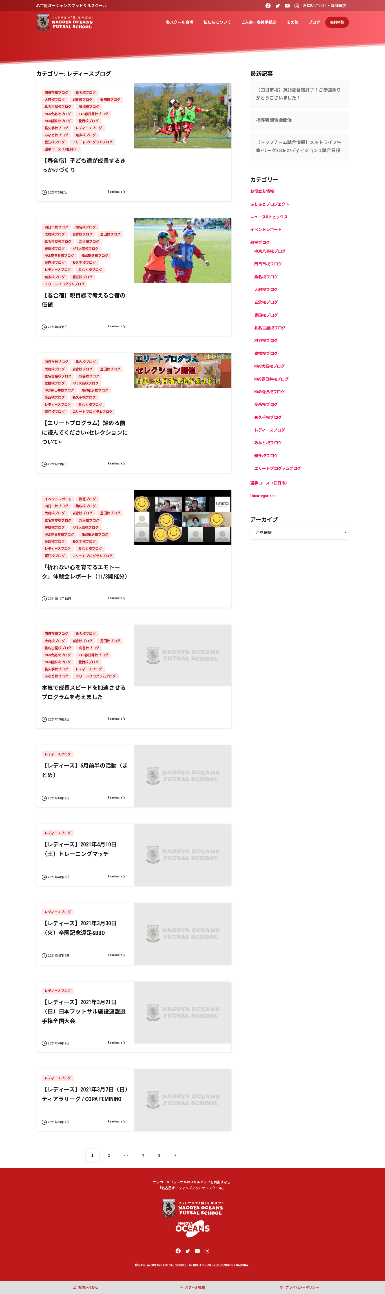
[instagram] (297, 5)
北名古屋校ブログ (270, 328)
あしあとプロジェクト (269, 204)
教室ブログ (260, 242)
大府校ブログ (266, 289)
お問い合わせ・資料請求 (324, 5)
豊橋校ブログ (266, 353)
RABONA (242, 1265)
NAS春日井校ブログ (271, 379)
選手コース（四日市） (269, 483)
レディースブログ (269, 430)
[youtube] (287, 5)
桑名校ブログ (266, 277)
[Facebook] (268, 5)
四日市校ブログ (268, 264)
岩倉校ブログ (266, 302)
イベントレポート (266, 230)
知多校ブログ (266, 455)
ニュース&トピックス (269, 217)
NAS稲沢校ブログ (269, 392)
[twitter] (277, 5)
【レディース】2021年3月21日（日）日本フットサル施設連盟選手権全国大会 (84, 1011)
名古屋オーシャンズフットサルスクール (71, 5)
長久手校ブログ (268, 417)
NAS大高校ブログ (269, 366)
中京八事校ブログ (270, 251)
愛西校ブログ (266, 405)
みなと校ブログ (268, 443)
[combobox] (299, 532)
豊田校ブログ (266, 315)
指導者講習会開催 (274, 120)
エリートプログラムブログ (277, 468)
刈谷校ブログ (266, 341)
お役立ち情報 (262, 191)
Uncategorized (263, 495)
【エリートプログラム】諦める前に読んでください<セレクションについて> (85, 432)
